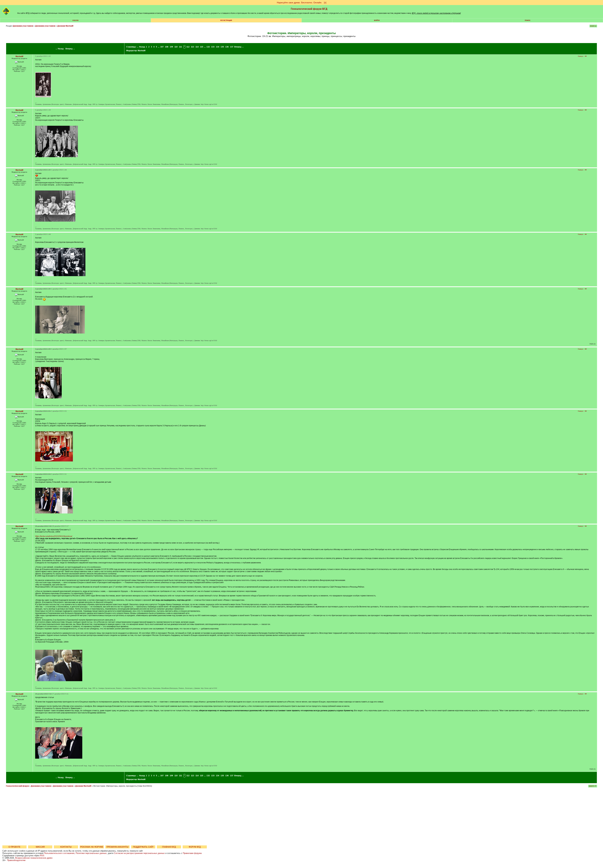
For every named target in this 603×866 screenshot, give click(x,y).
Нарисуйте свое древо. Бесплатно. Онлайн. (299, 2)
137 (231, 47)
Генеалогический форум (17, 786)
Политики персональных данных (91, 853)
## (586, 56)
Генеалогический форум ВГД (309, 9)
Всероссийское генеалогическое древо (33, 858)
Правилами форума (192, 853)
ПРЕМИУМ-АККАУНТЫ (117, 847)
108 (166, 47)
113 (192, 47)
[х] (325, 2)
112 (188, 47)
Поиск (527, 20)
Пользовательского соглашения (59, 853)
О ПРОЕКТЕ (14, 847)
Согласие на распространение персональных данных (139, 853)
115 (201, 47)
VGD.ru (75, 20)
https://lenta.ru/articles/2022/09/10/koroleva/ (53, 536)
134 (217, 47)
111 (180, 47)
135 (222, 47)
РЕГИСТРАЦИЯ (226, 20)
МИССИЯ (40, 847)
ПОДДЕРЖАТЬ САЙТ (143, 847)
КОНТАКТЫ (66, 847)
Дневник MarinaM (65, 26)
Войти (377, 20)
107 (162, 47)
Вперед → (70, 49)
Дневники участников (23, 26)
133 (213, 47)
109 (171, 47)
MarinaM (141, 51)
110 (176, 47)
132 (208, 47)
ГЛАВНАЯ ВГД (169, 847)
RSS (42, 855)
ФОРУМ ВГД (195, 847)
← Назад (59, 49)
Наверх (580, 56)
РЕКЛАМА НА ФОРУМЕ (91, 847)
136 (227, 47)
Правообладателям (16, 860)
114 (197, 47)
